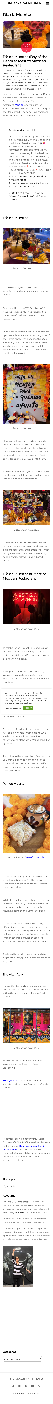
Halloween (15, 73)
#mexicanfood (18, 179)
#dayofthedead (38, 176)
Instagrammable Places (14, 76)
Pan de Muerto (27, 89)
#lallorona (42, 183)
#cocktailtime (17, 186)
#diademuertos (18, 176)
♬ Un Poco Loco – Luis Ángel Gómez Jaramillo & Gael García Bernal (27, 196)
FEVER (13, 1201)
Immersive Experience (31, 73)
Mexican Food (9, 86)
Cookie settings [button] (13, 708)
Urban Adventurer (13, 70)
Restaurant (31, 76)
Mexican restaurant (38, 86)
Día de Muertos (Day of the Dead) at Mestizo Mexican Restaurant (25, 61)
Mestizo (19, 105)
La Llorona (29, 82)
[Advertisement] (26, 1319)
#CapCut (32, 186)
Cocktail (31, 70)
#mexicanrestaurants (22, 183)
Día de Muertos (15, 82)
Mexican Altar (41, 82)
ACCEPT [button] (28, 708)
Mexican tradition (11, 89)
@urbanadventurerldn (22, 130)
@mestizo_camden (35, 857)
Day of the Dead (24, 79)
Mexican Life (23, 86)
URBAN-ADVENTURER (25, 1393)
